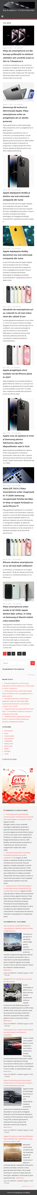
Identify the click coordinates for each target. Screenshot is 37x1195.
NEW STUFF (8, 746)
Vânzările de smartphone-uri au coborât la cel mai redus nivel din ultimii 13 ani (18, 313)
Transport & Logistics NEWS (16, 810)
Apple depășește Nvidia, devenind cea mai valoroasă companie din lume (17, 255)
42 (19, 654)
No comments (18, 48)
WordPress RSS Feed (29, 1186)
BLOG (6, 733)
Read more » (8, 970)
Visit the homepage (31, 674)
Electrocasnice (9, 739)
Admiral (27, 1192)
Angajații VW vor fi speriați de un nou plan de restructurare (18, 980)
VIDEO (6, 754)
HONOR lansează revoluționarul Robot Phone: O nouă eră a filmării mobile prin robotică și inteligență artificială (16, 719)
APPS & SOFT (8, 731)
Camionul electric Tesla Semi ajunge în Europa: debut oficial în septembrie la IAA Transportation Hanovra (17, 888)
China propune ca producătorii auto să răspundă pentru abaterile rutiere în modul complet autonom (18, 928)
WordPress (18, 1192)
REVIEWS (7, 751)
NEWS (6, 749)
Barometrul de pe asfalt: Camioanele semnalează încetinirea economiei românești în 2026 (17, 855)
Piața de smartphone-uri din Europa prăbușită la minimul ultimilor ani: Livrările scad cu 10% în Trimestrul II (18, 685)
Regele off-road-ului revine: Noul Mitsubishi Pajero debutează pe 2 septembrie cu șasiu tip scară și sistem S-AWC (18, 1138)
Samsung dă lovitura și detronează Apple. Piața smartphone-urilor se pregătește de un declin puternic (15, 114)
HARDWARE (8, 741)
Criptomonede (9, 736)
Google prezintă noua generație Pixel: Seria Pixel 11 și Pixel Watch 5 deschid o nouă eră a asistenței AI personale (17, 711)
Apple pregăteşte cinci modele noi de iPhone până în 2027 (17, 373)
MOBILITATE (8, 744)
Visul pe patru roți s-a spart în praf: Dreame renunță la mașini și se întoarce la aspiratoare (18, 1032)
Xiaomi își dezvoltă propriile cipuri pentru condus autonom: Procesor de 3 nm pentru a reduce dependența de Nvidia (18, 1083)
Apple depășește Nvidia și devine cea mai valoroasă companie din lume (16, 196)
